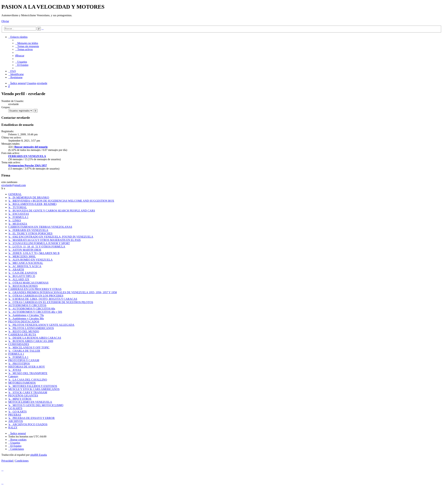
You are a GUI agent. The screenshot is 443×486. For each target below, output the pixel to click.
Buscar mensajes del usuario (31, 146)
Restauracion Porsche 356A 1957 (27, 165)
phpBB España (38, 454)
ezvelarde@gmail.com (13, 185)
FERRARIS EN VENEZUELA (27, 156)
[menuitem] (26, 43)
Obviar (5, 21)
